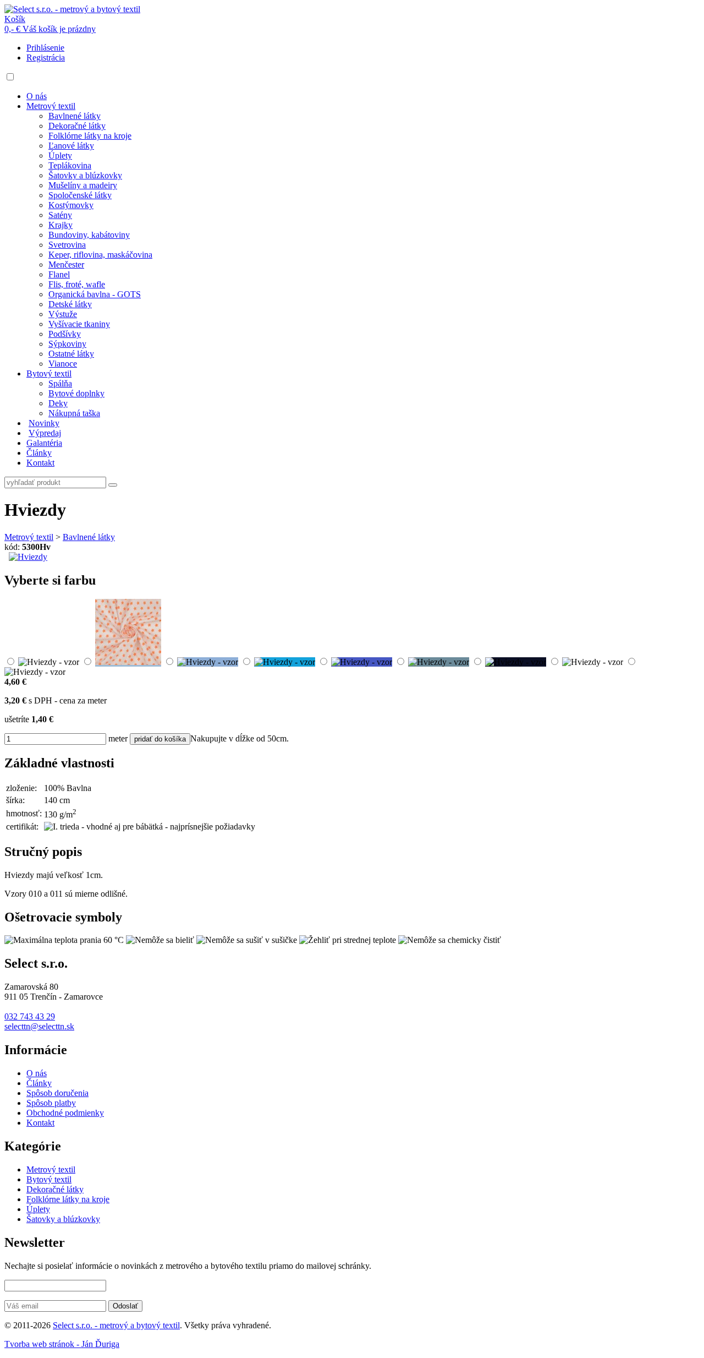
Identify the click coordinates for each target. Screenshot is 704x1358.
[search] (112, 485)
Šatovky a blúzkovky (85, 175)
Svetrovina (67, 244)
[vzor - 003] (207, 662)
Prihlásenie (45, 47)
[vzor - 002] (128, 662)
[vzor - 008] (515, 662)
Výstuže (62, 314)
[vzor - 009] (592, 662)
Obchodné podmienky (65, 1112)
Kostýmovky (71, 205)
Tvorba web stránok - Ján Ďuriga (61, 1344)
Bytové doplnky (76, 393)
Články (39, 452)
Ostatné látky (71, 353)
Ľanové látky (71, 145)
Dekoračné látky (77, 125)
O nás (36, 96)
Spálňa (60, 383)
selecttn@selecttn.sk (39, 1026)
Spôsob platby (51, 1103)
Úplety (60, 155)
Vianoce (62, 363)
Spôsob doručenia (57, 1093)
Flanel (59, 274)
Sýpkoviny (67, 343)
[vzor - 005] (361, 662)
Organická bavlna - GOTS (94, 294)
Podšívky (64, 334)
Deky (58, 403)
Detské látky (70, 304)
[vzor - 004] (284, 662)
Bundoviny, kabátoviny (89, 234)
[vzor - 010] (34, 672)
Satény (60, 215)
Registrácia (45, 57)
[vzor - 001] (48, 662)
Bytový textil (49, 373)
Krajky (60, 225)
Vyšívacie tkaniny (79, 324)
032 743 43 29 (29, 1016)
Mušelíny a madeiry (82, 185)
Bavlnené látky (74, 116)
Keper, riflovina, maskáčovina (100, 254)
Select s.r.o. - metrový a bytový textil (116, 1325)
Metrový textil (50, 106)
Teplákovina (69, 165)
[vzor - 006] (438, 662)
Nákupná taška (74, 413)
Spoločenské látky (80, 195)
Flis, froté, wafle (76, 284)
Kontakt (40, 462)
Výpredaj (45, 433)
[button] (10, 76)
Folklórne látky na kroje (89, 135)
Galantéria (44, 443)
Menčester (66, 264)
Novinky (44, 423)
